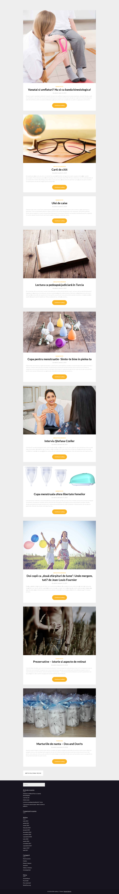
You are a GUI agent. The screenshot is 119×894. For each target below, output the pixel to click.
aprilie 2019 (26, 823)
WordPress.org (27, 885)
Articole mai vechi (33, 773)
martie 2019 (26, 825)
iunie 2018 (25, 839)
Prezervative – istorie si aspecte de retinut (59, 661)
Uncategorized (59, 166)
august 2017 (26, 848)
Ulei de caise (59, 203)
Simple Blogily (67, 891)
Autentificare (26, 878)
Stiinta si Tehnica (27, 867)
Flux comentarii (27, 883)
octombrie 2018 (27, 834)
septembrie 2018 (27, 836)
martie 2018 (26, 841)
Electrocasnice (27, 858)
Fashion (59, 741)
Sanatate (59, 86)
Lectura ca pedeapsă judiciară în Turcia (59, 284)
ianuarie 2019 (26, 830)
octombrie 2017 (27, 843)
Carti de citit (59, 169)
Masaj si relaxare (27, 863)
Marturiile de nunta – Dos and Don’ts (59, 743)
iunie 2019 (25, 821)
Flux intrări (25, 880)
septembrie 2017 (27, 845)
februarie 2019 (27, 827)
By (56, 93)
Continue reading (60, 105)
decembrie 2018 (27, 832)
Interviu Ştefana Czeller (59, 441)
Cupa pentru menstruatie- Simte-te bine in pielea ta (60, 359)
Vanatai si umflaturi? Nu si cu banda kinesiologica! (59, 89)
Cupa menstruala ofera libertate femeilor (59, 494)
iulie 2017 (25, 850)
